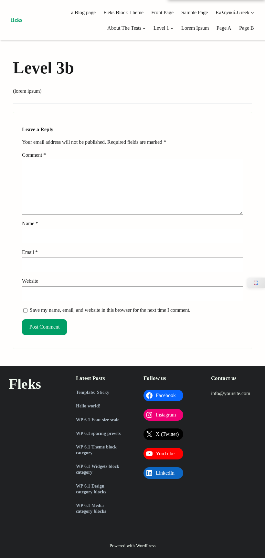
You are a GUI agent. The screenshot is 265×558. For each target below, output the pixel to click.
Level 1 (161, 28)
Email (30, 252)
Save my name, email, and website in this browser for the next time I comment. (110, 310)
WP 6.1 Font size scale (97, 419)
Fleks (16, 20)
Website (30, 281)
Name (30, 223)
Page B (246, 28)
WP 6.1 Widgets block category (97, 469)
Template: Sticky (92, 392)
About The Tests (124, 28)
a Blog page (83, 12)
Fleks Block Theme (123, 12)
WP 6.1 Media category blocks (91, 508)
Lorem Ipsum (195, 28)
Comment (34, 155)
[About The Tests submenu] (144, 28)
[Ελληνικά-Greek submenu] (252, 12)
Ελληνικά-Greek (232, 12)
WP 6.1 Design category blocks (91, 489)
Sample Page (194, 12)
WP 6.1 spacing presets (98, 433)
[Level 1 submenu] (172, 28)
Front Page (162, 12)
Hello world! (88, 406)
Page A (224, 28)
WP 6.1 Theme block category (96, 450)
